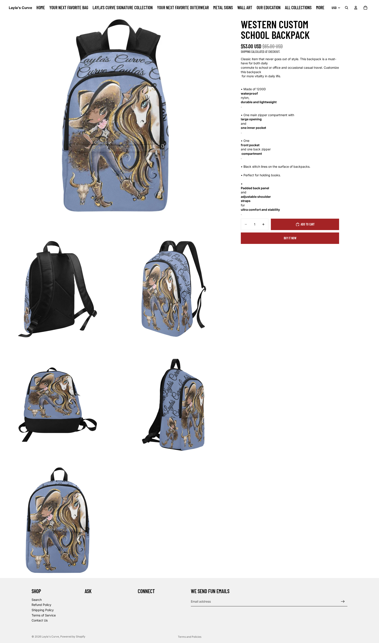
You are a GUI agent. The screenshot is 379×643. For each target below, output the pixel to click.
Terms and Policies (189, 636)
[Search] (346, 8)
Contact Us (40, 620)
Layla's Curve (50, 636)
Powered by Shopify (72, 636)
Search (37, 600)
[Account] (356, 8)
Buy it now (290, 238)
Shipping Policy (43, 610)
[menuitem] (320, 7)
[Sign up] (342, 601)
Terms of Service (44, 615)
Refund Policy (41, 605)
